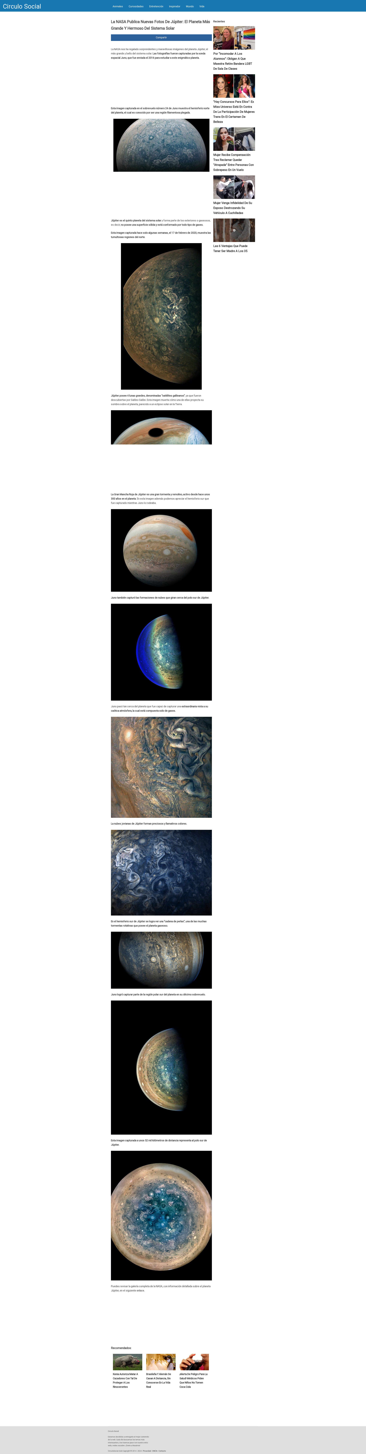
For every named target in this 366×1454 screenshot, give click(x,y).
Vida (201, 6)
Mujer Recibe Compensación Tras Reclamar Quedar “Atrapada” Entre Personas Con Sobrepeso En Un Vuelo (233, 162)
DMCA (154, 1451)
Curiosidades (136, 6)
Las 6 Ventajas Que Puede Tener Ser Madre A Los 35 (230, 248)
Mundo (190, 6)
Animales (118, 6)
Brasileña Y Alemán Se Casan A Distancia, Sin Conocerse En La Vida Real (158, 1380)
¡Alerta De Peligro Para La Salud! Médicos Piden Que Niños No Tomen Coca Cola (193, 1380)
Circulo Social (22, 6)
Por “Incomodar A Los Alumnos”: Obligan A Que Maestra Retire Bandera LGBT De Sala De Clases (232, 61)
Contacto (162, 1451)
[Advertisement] (161, 84)
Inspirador (174, 6)
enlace (140, 1290)
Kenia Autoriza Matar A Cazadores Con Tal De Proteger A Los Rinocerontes (125, 1380)
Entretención (156, 6)
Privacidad (147, 1451)
